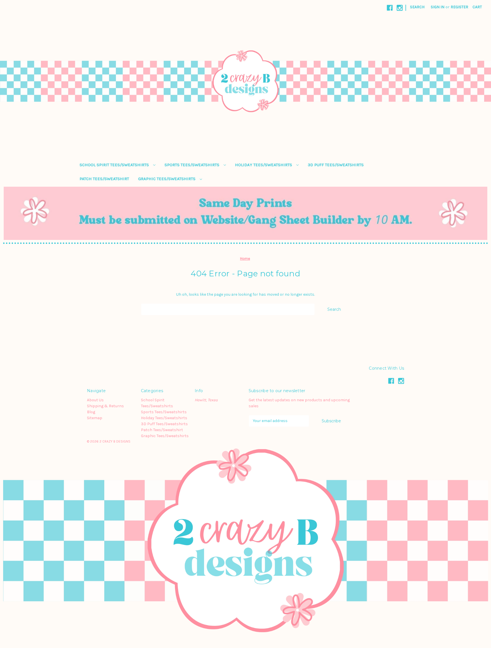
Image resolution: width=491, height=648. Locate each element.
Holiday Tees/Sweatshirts (264, 164)
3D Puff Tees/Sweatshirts (336, 164)
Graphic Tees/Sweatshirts (167, 178)
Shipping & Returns (105, 406)
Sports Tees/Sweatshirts (192, 164)
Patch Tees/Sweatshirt (104, 178)
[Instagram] (400, 8)
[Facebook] (390, 8)
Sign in (437, 7)
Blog (91, 412)
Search (417, 7)
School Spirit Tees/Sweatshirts (115, 164)
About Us (95, 400)
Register (459, 7)
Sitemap (94, 417)
